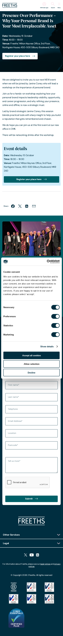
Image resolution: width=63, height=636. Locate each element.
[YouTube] (32, 555)
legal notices (45, 564)
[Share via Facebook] (12, 206)
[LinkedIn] (37, 555)
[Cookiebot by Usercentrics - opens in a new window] (47, 261)
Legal (6, 543)
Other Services (11, 534)
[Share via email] (34, 206)
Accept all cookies (31, 355)
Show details (47, 346)
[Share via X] (19, 206)
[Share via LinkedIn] (26, 206)
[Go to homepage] (9, 7)
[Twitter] (25, 555)
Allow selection (31, 364)
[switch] (55, 316)
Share (6, 206)
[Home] (31, 524)
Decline (31, 372)
